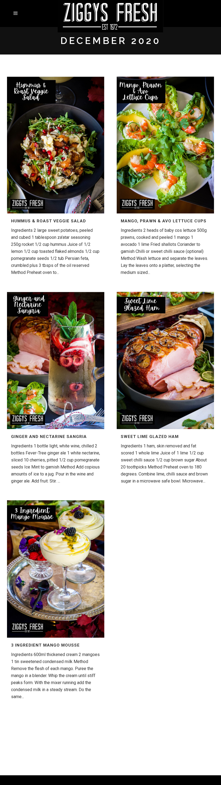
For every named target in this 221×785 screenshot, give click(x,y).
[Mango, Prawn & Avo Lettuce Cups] (165, 144)
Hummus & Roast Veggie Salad (48, 221)
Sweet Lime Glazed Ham (150, 436)
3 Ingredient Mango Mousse (45, 645)
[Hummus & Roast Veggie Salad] (55, 144)
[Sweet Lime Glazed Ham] (165, 360)
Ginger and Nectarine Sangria (49, 436)
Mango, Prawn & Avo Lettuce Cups (163, 221)
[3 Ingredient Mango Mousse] (55, 569)
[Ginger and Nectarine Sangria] (55, 360)
